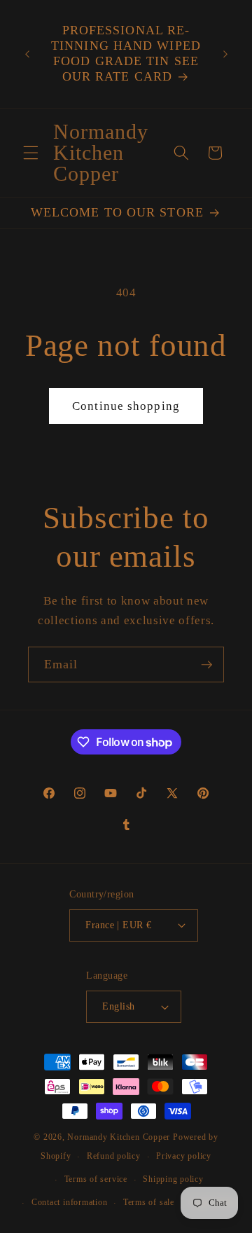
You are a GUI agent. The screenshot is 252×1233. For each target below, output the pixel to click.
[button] (31, 153)
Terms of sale (148, 1202)
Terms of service (95, 1179)
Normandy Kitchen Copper (119, 1137)
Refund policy (114, 1156)
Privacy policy (183, 1156)
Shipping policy (173, 1179)
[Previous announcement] (27, 54)
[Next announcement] (225, 54)
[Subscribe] (206, 665)
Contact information (69, 1202)
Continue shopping (126, 406)
